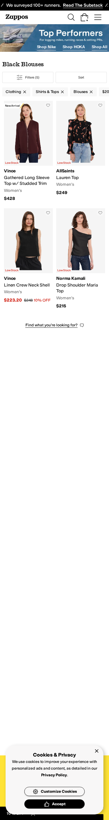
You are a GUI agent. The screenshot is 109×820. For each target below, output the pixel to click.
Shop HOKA (74, 47)
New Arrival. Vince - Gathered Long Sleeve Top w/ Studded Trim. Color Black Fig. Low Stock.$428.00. (28, 151)
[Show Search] (71, 17)
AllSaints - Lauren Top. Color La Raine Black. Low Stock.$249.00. (80, 151)
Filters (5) (32, 77)
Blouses (81, 91)
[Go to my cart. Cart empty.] (84, 17)
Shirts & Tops (47, 91)
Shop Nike (46, 47)
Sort (81, 77)
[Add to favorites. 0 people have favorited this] (48, 105)
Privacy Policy (54, 775)
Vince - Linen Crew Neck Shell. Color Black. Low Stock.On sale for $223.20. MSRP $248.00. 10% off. (28, 258)
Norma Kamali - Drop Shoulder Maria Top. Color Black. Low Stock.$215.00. (80, 258)
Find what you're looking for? (51, 325)
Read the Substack (83, 5)
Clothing (13, 91)
